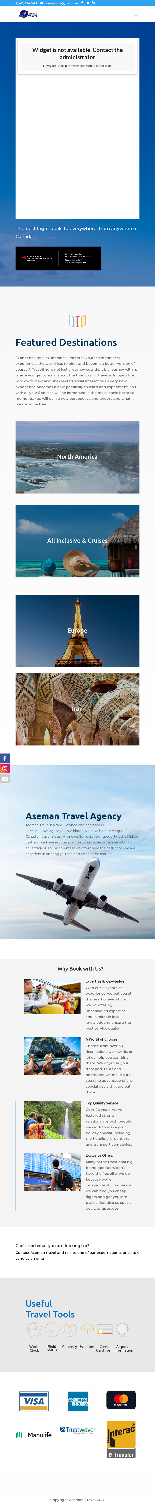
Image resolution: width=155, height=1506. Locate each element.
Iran (77, 708)
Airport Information (123, 1348)
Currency (69, 1347)
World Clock (34, 1348)
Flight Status (52, 1348)
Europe (77, 630)
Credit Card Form (104, 1348)
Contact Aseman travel (36, 1253)
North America (77, 456)
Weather (87, 1347)
